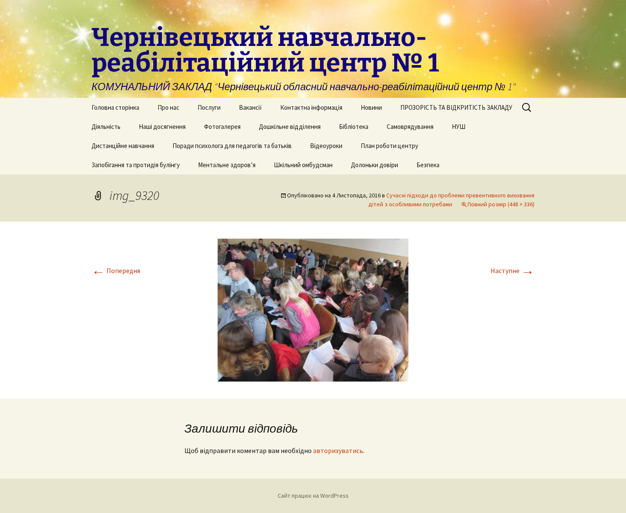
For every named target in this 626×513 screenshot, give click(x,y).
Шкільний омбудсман (303, 165)
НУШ (458, 127)
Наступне (512, 270)
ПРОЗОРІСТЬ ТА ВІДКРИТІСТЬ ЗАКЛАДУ (456, 107)
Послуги (209, 107)
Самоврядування (410, 127)
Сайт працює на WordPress (313, 495)
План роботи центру (389, 146)
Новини (371, 107)
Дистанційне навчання (123, 146)
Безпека (427, 165)
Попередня (116, 270)
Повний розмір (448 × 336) (501, 204)
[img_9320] (313, 309)
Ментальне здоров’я (227, 165)
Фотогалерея (222, 127)
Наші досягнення (162, 127)
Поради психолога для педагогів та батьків (232, 146)
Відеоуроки (326, 146)
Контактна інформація (311, 107)
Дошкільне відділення (290, 127)
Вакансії (250, 107)
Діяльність (106, 127)
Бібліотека (353, 127)
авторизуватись (338, 450)
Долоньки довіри (374, 165)
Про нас (168, 107)
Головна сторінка (115, 107)
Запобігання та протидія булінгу (136, 165)
